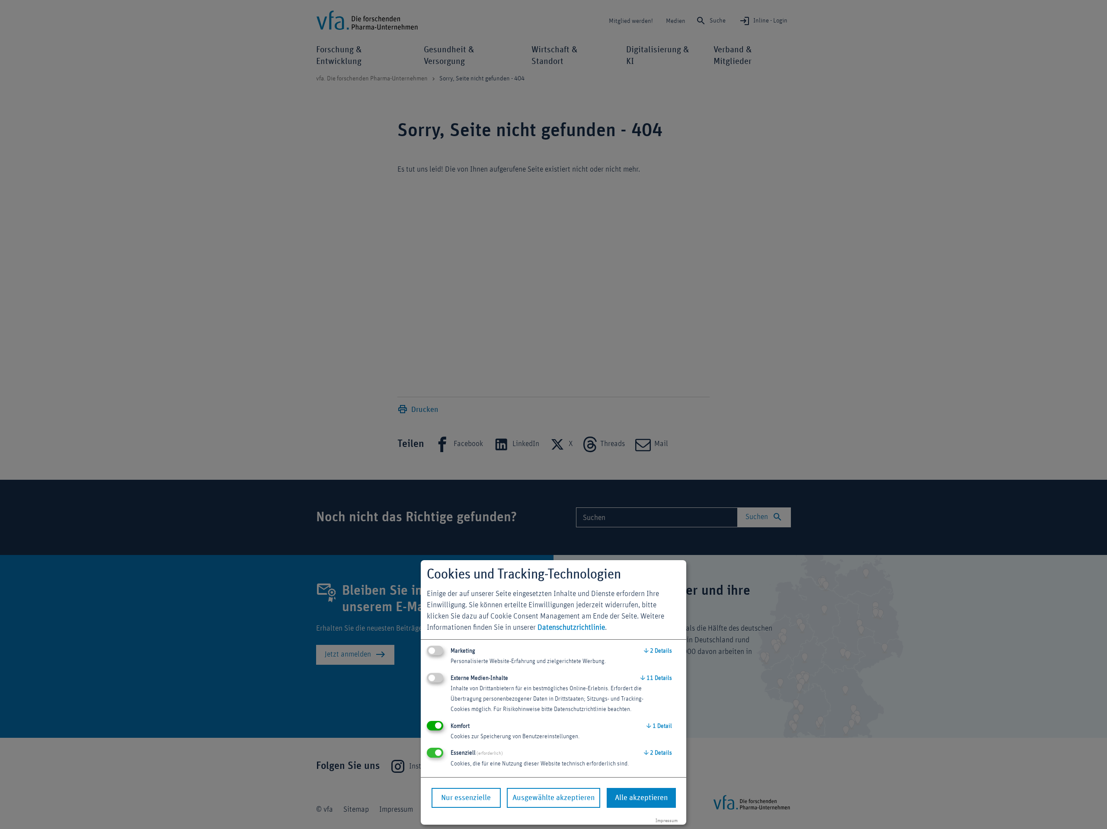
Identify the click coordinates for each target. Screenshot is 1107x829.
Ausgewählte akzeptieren (553, 798)
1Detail (659, 726)
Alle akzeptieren (641, 798)
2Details (658, 651)
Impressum (667, 820)
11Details (656, 678)
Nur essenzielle (466, 798)
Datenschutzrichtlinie (571, 627)
